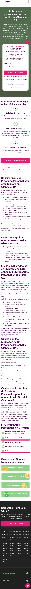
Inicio (4, 168)
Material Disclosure (9, 573)
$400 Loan (26, 531)
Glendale (21, 170)
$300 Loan (19, 531)
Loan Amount (7, 63)
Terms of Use (7, 79)
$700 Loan (19, 534)
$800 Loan (26, 534)
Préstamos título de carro (15, 494)
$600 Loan (12, 534)
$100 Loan (5, 531)
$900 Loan (5, 538)
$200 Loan (12, 531)
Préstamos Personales (16, 485)
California (14, 170)
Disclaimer (6, 580)
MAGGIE (7, 2)
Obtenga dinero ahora (15, 161)
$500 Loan (5, 534)
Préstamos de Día (15, 468)
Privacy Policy (23, 78)
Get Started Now (15, 524)
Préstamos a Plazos (15, 476)
